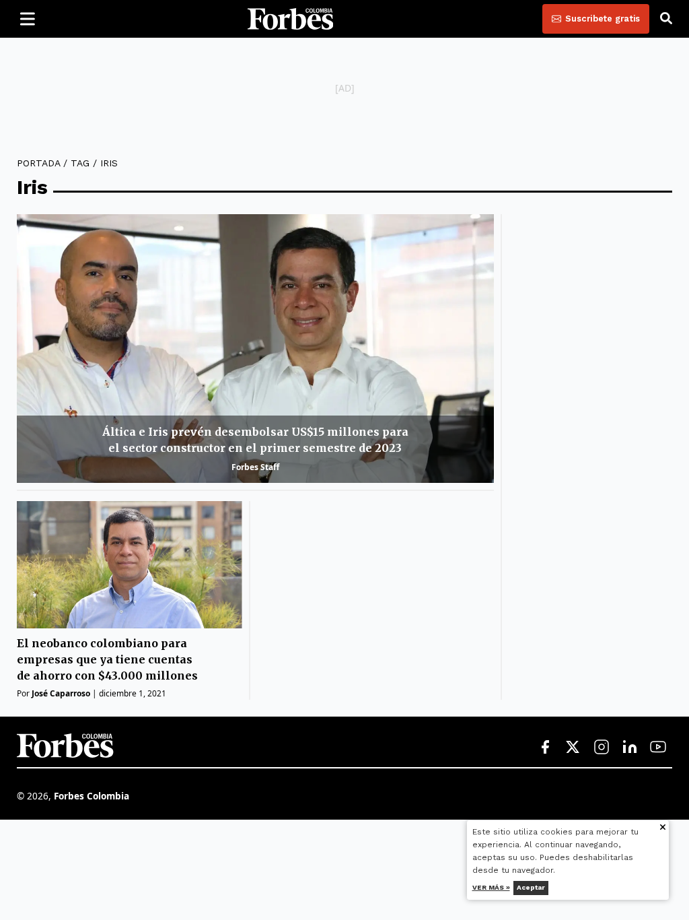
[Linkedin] (630, 747)
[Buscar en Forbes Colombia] (666, 19)
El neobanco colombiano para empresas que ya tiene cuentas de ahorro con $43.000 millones (107, 659)
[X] (573, 747)
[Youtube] (658, 747)
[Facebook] (545, 747)
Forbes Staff (255, 467)
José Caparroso (61, 693)
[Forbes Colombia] (291, 19)
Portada (38, 163)
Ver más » (491, 887)
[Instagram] (601, 747)
